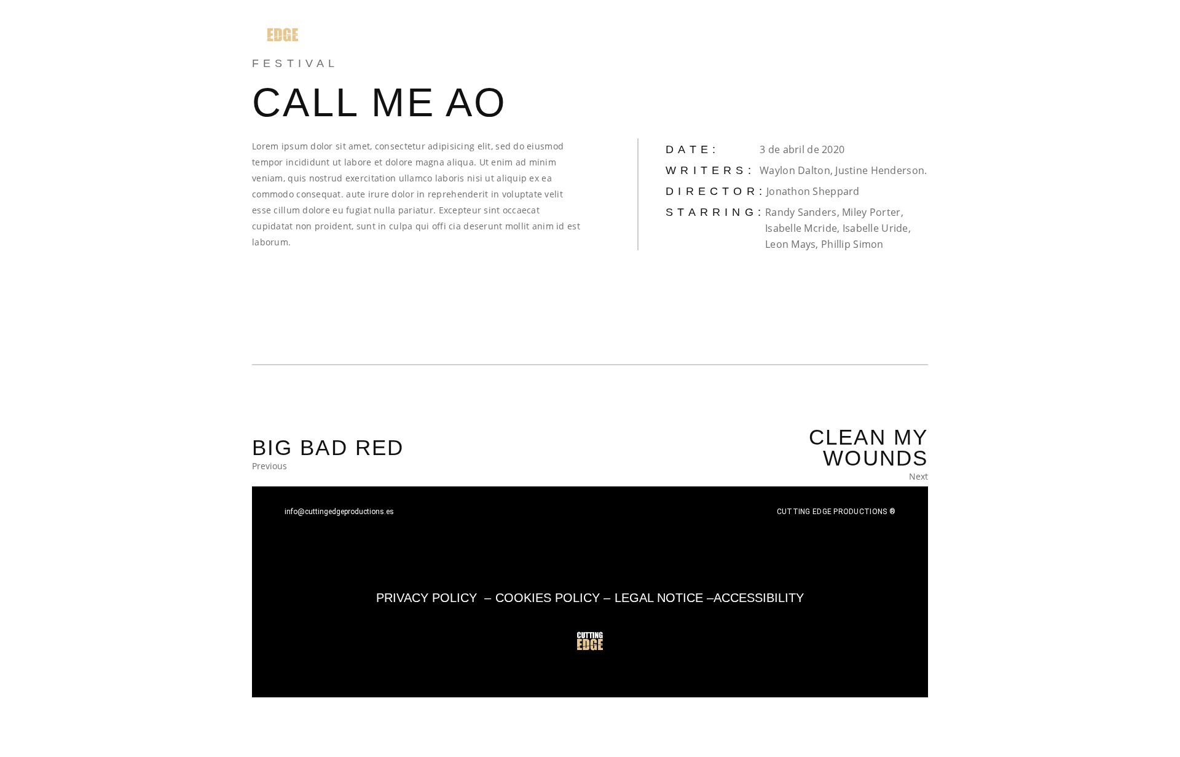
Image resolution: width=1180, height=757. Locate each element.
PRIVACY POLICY (426, 597)
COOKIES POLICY (547, 597)
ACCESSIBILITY (759, 597)
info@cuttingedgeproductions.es (339, 511)
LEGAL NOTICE (659, 597)
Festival (295, 63)
